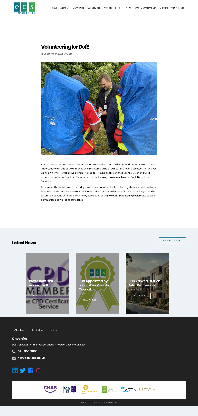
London (53, 330)
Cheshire (19, 330)
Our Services (93, 7)
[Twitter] (24, 370)
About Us (64, 7)
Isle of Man (36, 330)
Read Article (39, 295)
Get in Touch (178, 7)
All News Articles (172, 240)
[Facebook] (32, 370)
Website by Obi (110, 402)
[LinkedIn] (16, 370)
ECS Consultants (24, 8)
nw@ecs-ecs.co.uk (31, 358)
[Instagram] (39, 370)
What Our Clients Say (145, 7)
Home (54, 7)
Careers (164, 7)
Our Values (78, 7)
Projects (108, 7)
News (128, 7)
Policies (119, 7)
